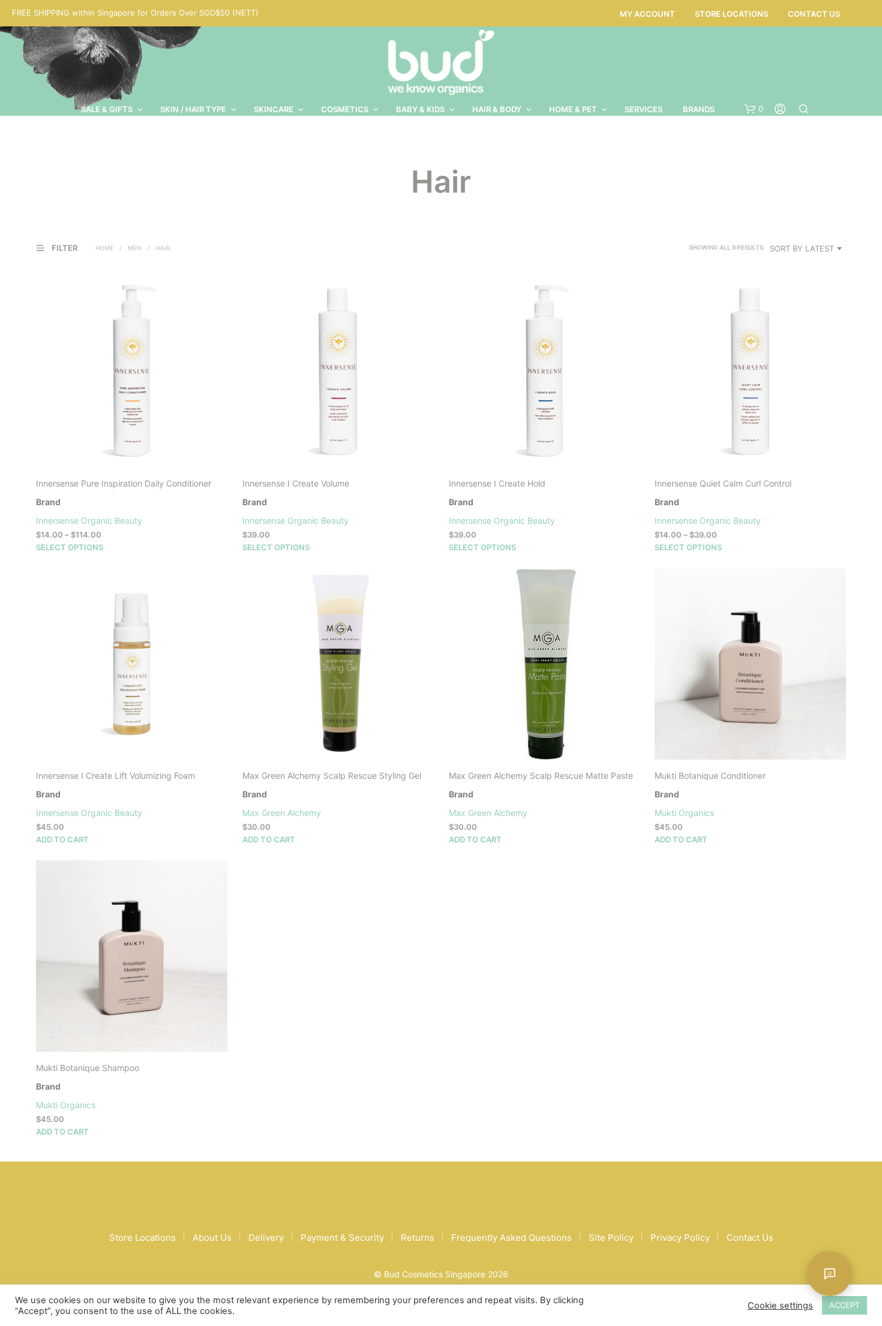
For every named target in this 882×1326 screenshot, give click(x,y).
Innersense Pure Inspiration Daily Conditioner (123, 483)
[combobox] (808, 248)
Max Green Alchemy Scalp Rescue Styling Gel (331, 775)
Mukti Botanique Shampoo (87, 1068)
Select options (69, 547)
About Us (212, 1237)
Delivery (266, 1237)
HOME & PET (573, 109)
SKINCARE (273, 109)
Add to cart (62, 839)
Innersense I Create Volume (295, 483)
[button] (754, 109)
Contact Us (814, 14)
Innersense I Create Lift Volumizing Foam (115, 775)
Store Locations (731, 14)
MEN (135, 247)
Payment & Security (342, 1237)
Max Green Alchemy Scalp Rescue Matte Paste (541, 775)
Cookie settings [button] (780, 1305)
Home (104, 247)
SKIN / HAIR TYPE (193, 109)
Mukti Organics (684, 813)
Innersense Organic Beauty (89, 520)
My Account (647, 14)
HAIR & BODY (496, 109)
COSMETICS (344, 109)
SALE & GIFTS (107, 109)
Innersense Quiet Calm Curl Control (723, 483)
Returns (417, 1237)
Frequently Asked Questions (511, 1237)
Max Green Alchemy (281, 813)
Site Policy (611, 1237)
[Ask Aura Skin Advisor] (829, 1273)
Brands (699, 109)
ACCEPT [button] (844, 1305)
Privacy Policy (680, 1237)
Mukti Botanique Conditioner (710, 775)
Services (643, 109)
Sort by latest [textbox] (802, 248)
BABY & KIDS (420, 109)
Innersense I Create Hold (497, 483)
